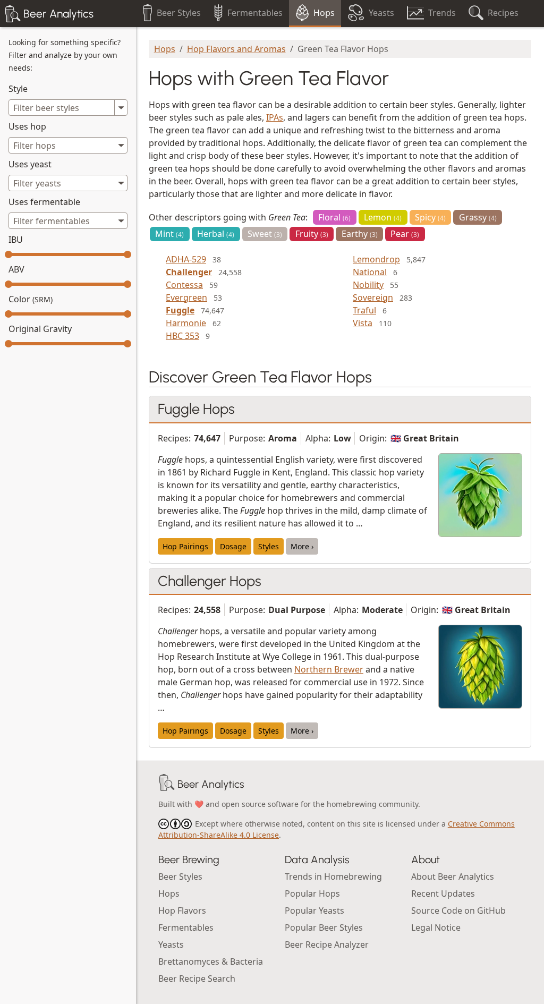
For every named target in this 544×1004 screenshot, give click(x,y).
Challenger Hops (209, 581)
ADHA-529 (186, 259)
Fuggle (180, 310)
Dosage (233, 546)
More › (302, 546)
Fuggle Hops (196, 409)
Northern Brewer (328, 669)
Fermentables (186, 927)
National (370, 272)
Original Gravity (40, 329)
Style (18, 89)
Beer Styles (180, 876)
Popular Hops (312, 893)
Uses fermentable (44, 202)
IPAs (274, 117)
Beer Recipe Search (196, 978)
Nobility (368, 285)
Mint (169, 234)
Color (30, 299)
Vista (362, 323)
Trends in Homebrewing (333, 876)
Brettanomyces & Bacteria (210, 961)
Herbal (215, 234)
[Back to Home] (166, 784)
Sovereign (373, 297)
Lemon (383, 217)
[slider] (8, 254)
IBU (15, 239)
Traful (364, 310)
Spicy (430, 217)
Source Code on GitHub (458, 910)
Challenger (189, 272)
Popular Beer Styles (324, 927)
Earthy (360, 234)
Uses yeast (30, 164)
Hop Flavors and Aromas (236, 49)
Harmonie (186, 323)
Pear (404, 234)
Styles (268, 546)
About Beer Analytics (452, 876)
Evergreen (186, 297)
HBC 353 (182, 336)
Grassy (478, 217)
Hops (164, 49)
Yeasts (171, 944)
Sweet (265, 234)
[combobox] (68, 145)
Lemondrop (376, 259)
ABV (16, 269)
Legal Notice (436, 927)
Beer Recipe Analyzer (327, 944)
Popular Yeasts (314, 910)
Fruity (311, 234)
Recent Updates (443, 893)
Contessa (184, 285)
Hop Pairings (185, 546)
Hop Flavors (182, 910)
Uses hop (27, 126)
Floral (334, 217)
